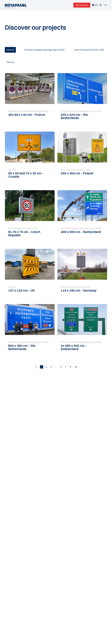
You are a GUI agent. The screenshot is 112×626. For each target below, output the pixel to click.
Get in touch (82, 5)
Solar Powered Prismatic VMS (89, 49)
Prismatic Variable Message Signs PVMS (44, 49)
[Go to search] (100, 5)
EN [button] (96, 5)
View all (10, 49)
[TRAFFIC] (16, 5)
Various (10, 62)
